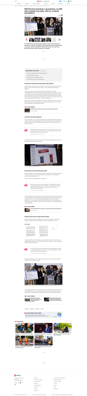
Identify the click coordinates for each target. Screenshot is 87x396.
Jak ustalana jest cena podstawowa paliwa (34, 77)
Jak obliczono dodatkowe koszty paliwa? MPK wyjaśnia (37, 73)
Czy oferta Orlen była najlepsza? (33, 75)
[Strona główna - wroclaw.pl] (40, 1)
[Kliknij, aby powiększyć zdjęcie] (31, 231)
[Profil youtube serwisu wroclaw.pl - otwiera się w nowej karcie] (20, 382)
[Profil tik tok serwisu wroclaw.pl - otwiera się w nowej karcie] (17, 382)
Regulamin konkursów (58, 394)
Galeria (59, 40)
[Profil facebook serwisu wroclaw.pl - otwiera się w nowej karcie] (18, 382)
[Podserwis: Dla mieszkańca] (46, 1)
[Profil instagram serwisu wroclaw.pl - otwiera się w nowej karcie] (15, 382)
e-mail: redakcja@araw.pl (18, 380)
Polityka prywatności (64, 394)
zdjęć (27, 40)
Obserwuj (56, 316)
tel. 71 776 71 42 (16, 379)
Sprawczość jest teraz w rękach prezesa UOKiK (35, 79)
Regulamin (53, 394)
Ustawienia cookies (70, 394)
